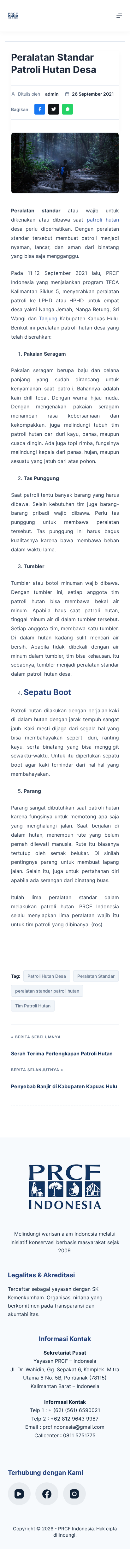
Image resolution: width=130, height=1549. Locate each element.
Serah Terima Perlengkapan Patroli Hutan (62, 1053)
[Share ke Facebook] (39, 109)
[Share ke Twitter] (53, 109)
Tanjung (48, 318)
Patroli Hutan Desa (46, 976)
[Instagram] (74, 1493)
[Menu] (119, 16)
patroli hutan (101, 220)
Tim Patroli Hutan (32, 1005)
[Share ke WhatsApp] (67, 109)
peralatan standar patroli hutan (47, 991)
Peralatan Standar (96, 976)
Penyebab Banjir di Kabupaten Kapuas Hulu (64, 1086)
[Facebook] (46, 1493)
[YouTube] (19, 1493)
